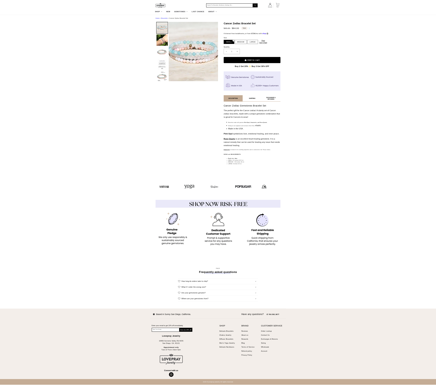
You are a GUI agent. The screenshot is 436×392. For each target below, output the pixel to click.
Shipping (252, 98)
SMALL (229, 42)
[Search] (255, 5)
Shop (157, 11)
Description (233, 98)
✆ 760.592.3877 (273, 383)
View (263, 42)
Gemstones (180, 11)
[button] (218, 350)
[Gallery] (187, 51)
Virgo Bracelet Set (218, 206)
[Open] (5, 386)
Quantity (227, 47)
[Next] (214, 51)
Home (158, 18)
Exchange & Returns (271, 98)
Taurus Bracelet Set (260, 206)
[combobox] (232, 5)
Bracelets (164, 18)
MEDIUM (240, 42)
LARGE (253, 42)
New (168, 11)
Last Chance (198, 11)
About (211, 11)
